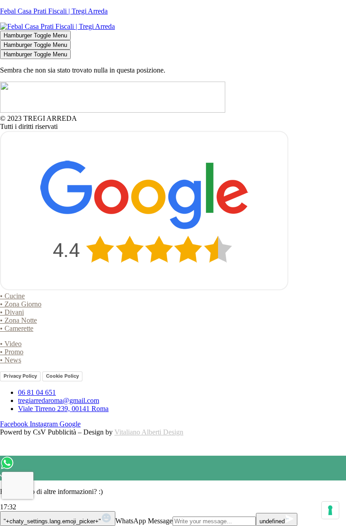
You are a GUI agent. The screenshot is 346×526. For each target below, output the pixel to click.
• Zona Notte (18, 320)
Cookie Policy (62, 376)
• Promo (11, 352)
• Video (11, 344)
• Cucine (12, 296)
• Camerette (16, 328)
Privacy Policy (20, 376)
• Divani (12, 312)
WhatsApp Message (144, 521)
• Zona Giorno (20, 304)
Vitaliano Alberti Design (148, 432)
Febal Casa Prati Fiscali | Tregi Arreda (54, 11)
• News (10, 360)
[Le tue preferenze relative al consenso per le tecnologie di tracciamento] (330, 510)
